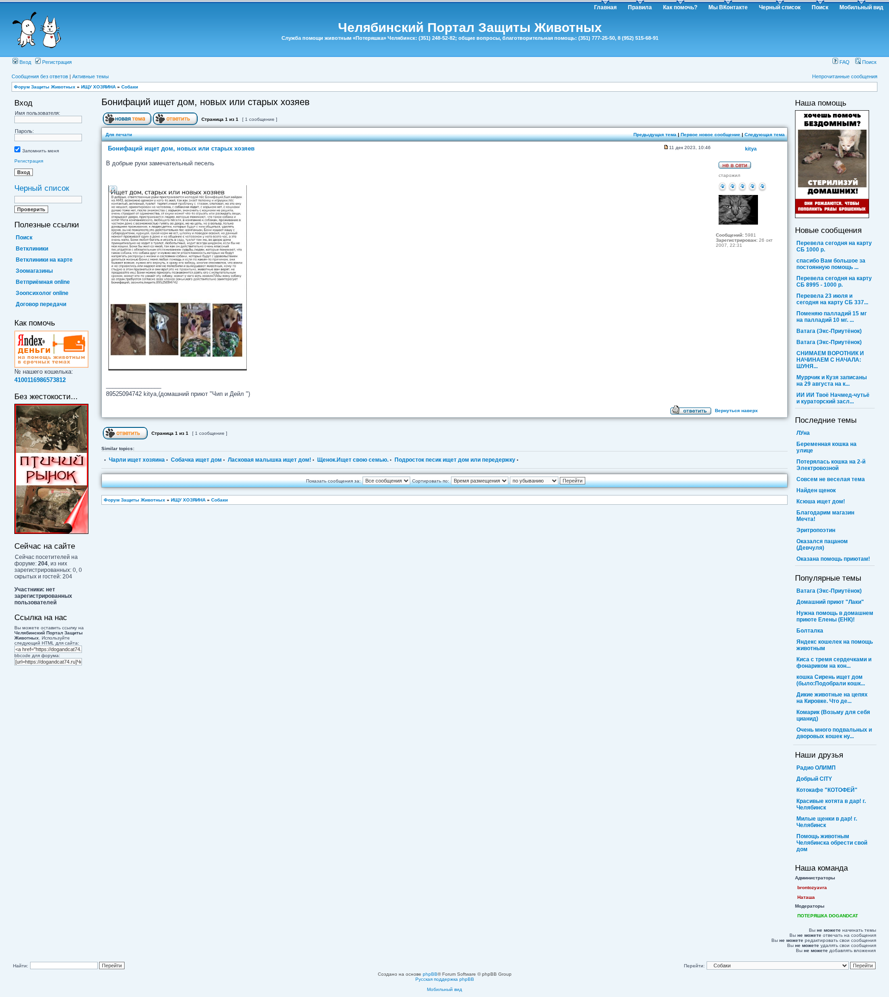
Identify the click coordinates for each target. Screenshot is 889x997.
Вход (24, 62)
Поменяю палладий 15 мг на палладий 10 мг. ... (831, 316)
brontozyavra (812, 887)
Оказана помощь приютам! (833, 559)
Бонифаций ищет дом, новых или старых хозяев (205, 102)
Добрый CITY (814, 779)
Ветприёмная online (43, 282)
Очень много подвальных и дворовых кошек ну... (834, 733)
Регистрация (56, 62)
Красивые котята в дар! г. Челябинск (831, 804)
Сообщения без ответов (40, 76)
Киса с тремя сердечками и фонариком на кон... (833, 662)
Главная (605, 7)
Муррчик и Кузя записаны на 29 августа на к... (831, 380)
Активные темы (90, 76)
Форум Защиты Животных (44, 86)
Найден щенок (816, 490)
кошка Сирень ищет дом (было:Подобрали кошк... (830, 680)
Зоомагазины (34, 271)
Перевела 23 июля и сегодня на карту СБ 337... (832, 299)
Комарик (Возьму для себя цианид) (833, 715)
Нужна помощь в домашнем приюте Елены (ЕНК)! (834, 616)
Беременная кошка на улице (826, 447)
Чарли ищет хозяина (137, 460)
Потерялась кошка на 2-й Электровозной (830, 464)
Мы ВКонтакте (728, 7)
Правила (640, 7)
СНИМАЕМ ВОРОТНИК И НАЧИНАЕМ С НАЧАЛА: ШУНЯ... (830, 360)
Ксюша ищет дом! (820, 501)
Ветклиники (32, 248)
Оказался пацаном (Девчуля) (822, 544)
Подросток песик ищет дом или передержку (454, 460)
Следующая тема (765, 134)
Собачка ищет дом (196, 460)
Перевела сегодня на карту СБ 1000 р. (834, 246)
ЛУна (803, 433)
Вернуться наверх (736, 410)
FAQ (844, 62)
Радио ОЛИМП (816, 768)
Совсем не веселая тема (830, 479)
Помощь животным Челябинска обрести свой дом (831, 843)
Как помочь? (680, 7)
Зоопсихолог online (42, 293)
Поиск (820, 7)
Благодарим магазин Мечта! (825, 515)
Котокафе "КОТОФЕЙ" (827, 790)
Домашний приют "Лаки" (830, 602)
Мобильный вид (861, 7)
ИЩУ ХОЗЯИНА (98, 86)
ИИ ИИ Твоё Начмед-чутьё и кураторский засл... (833, 398)
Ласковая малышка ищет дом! (269, 460)
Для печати (119, 134)
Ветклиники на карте (44, 260)
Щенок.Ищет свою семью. (352, 460)
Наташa (806, 897)
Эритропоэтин (815, 530)
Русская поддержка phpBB (444, 979)
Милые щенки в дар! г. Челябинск (826, 821)
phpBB (430, 974)
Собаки (129, 86)
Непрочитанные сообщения (844, 76)
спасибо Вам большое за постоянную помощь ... (830, 263)
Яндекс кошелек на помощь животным (834, 645)
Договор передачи (41, 304)
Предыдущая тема (654, 134)
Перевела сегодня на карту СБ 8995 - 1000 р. (834, 281)
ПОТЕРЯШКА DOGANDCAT (827, 915)
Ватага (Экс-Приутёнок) (829, 331)
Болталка (809, 630)
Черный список (780, 7)
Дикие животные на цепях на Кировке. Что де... (832, 697)
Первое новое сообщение (710, 134)
